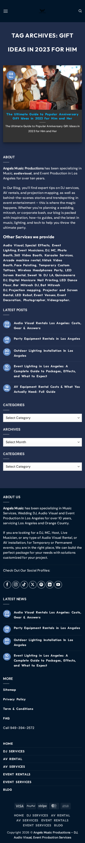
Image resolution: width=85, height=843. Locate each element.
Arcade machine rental (22, 260)
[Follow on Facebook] (7, 585)
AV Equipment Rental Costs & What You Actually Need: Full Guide (47, 389)
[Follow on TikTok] (24, 585)
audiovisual (23, 173)
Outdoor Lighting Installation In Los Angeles (43, 353)
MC (53, 250)
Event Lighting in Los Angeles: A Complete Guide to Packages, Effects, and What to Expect (45, 371)
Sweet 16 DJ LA (40, 275)
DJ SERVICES (14, 751)
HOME (8, 744)
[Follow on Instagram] (16, 585)
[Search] (80, 11)
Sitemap (9, 690)
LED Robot (23, 295)
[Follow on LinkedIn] (50, 585)
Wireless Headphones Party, (41, 270)
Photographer (34, 300)
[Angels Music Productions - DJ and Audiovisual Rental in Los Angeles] (42, 11)
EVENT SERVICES (17, 782)
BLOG (7, 790)
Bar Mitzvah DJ (26, 285)
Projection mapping (25, 290)
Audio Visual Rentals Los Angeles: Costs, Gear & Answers (47, 325)
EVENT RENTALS (17, 774)
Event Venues (44, 295)
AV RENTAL (12, 759)
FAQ (6, 718)
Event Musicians (31, 250)
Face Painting (25, 265)
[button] (5, 11)
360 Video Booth (28, 255)
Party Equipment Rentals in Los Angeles (47, 339)
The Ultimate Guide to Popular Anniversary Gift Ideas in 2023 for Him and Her (42, 116)
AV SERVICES (14, 767)
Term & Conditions (18, 709)
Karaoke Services (59, 255)
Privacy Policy (14, 699)
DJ (47, 250)
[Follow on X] (33, 585)
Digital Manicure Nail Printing (33, 280)
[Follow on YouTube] (58, 585)
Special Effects (37, 245)
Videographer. (58, 300)
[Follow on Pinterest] (41, 585)
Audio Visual (13, 245)
